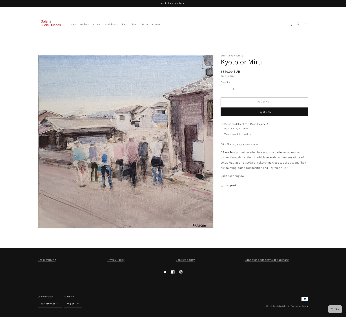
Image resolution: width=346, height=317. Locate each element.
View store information (237, 134)
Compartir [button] (231, 185)
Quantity (225, 82)
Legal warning (47, 260)
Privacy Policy (116, 260)
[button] (290, 24)
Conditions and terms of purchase (267, 260)
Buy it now (264, 112)
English (70, 303)
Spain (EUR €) (48, 303)
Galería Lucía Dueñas (281, 306)
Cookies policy (185, 260)
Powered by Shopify (299, 306)
